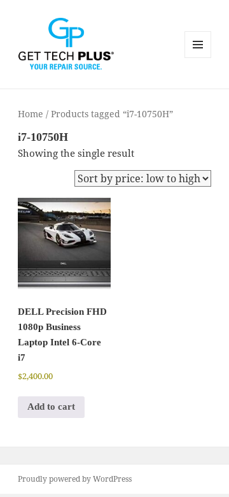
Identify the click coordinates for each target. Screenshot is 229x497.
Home (30, 114)
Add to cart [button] (51, 406)
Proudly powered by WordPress (75, 478)
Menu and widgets (198, 57)
